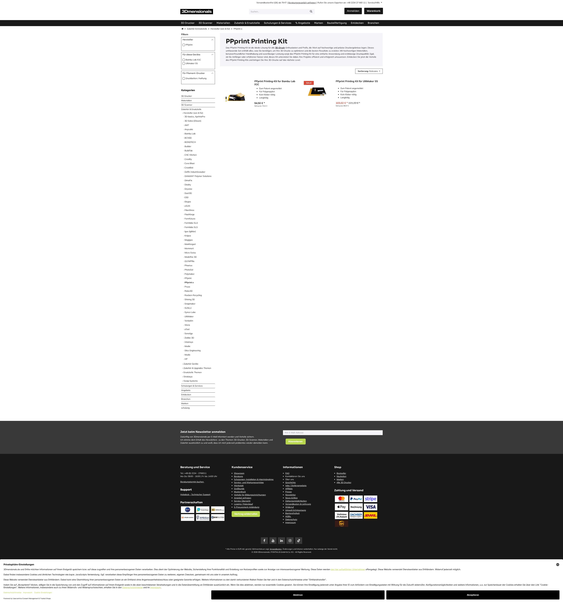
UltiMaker (189, 316)
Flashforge (190, 214)
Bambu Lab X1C (193, 59)
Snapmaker (190, 303)
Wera (187, 325)
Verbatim (189, 320)
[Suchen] (311, 11)
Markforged (190, 244)
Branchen (185, 399)
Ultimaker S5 (192, 63)
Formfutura (190, 218)
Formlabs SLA (191, 223)
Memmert (189, 248)
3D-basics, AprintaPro (195, 116)
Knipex (188, 235)
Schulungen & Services (192, 386)
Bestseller (341, 473)
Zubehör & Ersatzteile (197, 28)
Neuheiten (341, 476)
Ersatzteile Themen (193, 372)
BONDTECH (190, 142)
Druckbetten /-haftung (196, 78)
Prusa (187, 286)
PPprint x (189, 282)
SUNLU (188, 308)
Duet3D (188, 193)
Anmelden (353, 10)
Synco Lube (190, 312)
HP (186, 359)
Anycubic (189, 129)
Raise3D (189, 291)
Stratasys (188, 376)
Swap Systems (191, 381)
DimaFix (188, 180)
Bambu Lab (190, 133)
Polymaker (189, 274)
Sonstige (189, 333)
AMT (187, 125)
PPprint (189, 44)
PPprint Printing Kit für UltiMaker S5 (357, 81)
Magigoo (189, 240)
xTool (187, 329)
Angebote (185, 390)
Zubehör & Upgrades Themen (197, 368)
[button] (369, 71)
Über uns (289, 479)
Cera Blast (190, 163)
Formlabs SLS (191, 227)
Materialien (186, 100)
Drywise (188, 189)
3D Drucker (186, 96)
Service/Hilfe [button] (374, 2)
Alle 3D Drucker (344, 482)
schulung (185, 407)
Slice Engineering (193, 350)
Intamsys (189, 342)
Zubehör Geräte (191, 364)
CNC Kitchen (191, 155)
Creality (188, 159)
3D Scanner (186, 105)
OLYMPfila (189, 261)
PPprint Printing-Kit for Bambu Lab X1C (274, 83)
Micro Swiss (190, 252)
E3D (186, 197)
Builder (188, 146)
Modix (187, 346)
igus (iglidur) (190, 231)
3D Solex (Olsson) (193, 121)
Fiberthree (189, 210)
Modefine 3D (191, 257)
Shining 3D (190, 299)
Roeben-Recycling (193, 295)
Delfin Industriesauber (195, 172)
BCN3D (188, 138)
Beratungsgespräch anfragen (302, 2)
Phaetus (188, 265)
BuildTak (189, 150)
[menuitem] (337, 22)
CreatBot (189, 167)
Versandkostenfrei (265, 2)
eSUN (187, 206)
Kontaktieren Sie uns (295, 476)
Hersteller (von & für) (220, 28)
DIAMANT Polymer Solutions (198, 176)
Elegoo (188, 201)
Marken (184, 403)
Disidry (188, 184)
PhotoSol (189, 269)
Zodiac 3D (189, 337)
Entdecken (186, 394)
